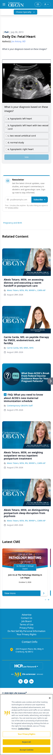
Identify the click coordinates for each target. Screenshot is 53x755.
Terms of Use (26, 624)
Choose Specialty (23, 12)
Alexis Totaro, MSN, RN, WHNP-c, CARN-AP (26, 290)
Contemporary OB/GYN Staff (20, 405)
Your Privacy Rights (26, 634)
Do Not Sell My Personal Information (26, 631)
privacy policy (13, 207)
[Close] (50, 698)
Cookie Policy (23, 728)
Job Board (26, 621)
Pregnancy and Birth (12, 222)
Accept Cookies (26, 750)
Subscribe (38, 199)
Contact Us (26, 617)
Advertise (26, 614)
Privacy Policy (26, 627)
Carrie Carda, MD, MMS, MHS (20, 347)
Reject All (26, 742)
